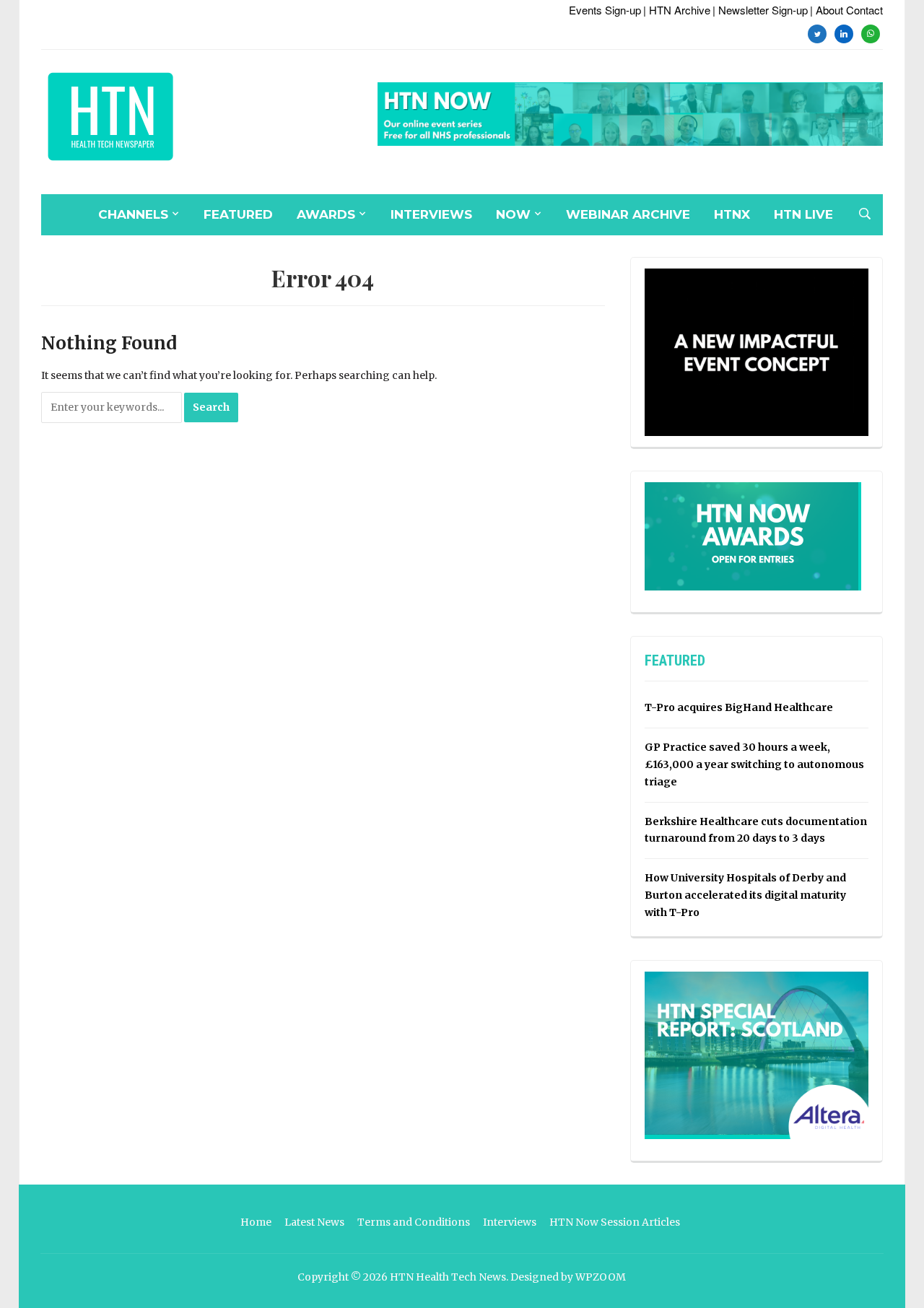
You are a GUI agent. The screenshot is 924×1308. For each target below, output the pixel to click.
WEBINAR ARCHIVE (628, 214)
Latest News (314, 1222)
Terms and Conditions (413, 1222)
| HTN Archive (676, 9)
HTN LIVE (803, 214)
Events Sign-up (605, 9)
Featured (238, 214)
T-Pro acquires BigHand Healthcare (739, 707)
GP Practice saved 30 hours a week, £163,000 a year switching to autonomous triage (754, 764)
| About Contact (846, 9)
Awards (326, 214)
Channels (133, 214)
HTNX (732, 214)
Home (255, 1222)
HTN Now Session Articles (614, 1222)
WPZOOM (600, 1276)
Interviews (431, 214)
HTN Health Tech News (448, 1276)
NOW (513, 214)
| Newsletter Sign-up (760, 9)
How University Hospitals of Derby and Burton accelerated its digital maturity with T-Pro (745, 895)
